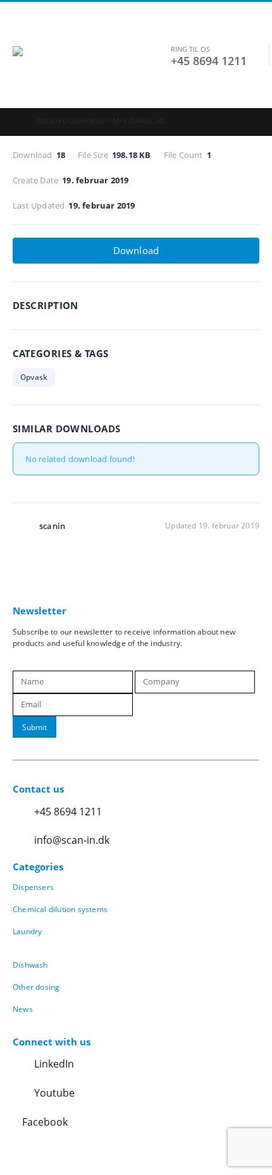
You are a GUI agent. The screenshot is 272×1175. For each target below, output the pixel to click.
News (23, 1009)
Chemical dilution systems (60, 909)
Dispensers (33, 887)
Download (136, 250)
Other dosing (36, 987)
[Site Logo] (92, 70)
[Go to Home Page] (16, 120)
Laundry (27, 931)
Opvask (33, 377)
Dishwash (30, 964)
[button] (24, 30)
